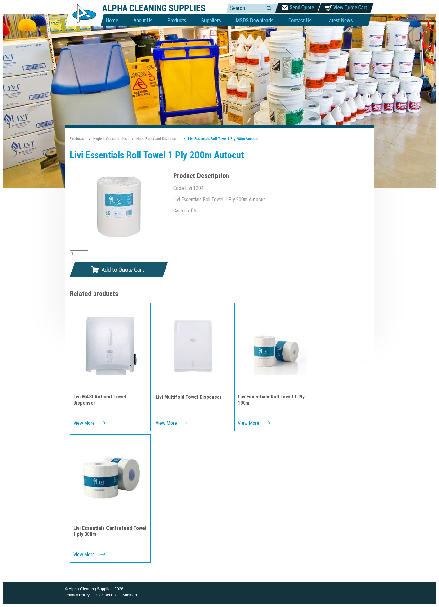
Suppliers (211, 20)
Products (176, 20)
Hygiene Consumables (110, 139)
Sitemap (129, 595)
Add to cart (119, 270)
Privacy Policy (77, 595)
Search (269, 8)
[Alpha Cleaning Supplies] (81, 24)
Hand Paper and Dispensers (157, 139)
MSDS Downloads (254, 20)
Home (112, 20)
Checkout (298, 8)
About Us (142, 20)
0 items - (346, 8)
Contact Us (299, 20)
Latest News (340, 20)
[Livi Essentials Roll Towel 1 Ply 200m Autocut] (119, 207)
